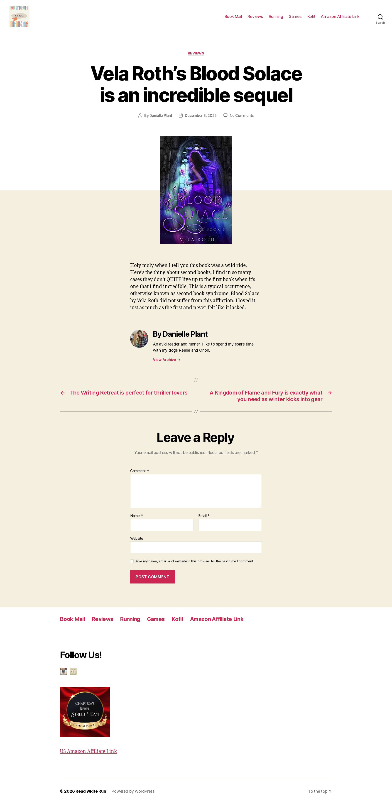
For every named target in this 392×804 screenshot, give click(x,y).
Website (136, 538)
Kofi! (311, 16)
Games (295, 16)
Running (276, 16)
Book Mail (233, 16)
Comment (139, 471)
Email (204, 516)
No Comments (242, 115)
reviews (196, 53)
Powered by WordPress (133, 791)
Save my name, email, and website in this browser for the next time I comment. (194, 561)
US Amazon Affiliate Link (88, 751)
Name (136, 516)
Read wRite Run (91, 791)
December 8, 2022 (201, 115)
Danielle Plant (160, 115)
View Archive (166, 359)
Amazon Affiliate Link (340, 16)
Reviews (255, 16)
